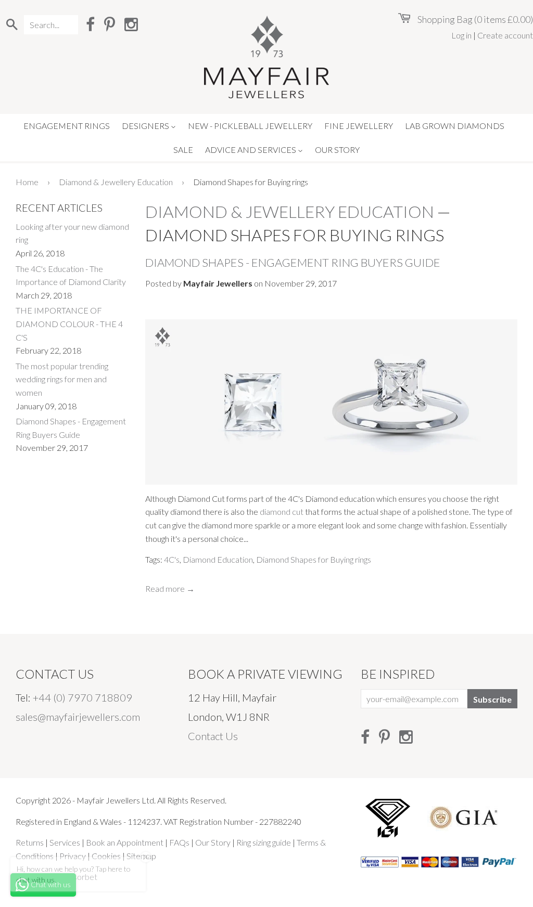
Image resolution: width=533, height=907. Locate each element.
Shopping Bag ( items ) (474, 19)
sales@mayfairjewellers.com (78, 716)
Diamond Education (218, 559)
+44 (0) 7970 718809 (82, 697)
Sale (183, 149)
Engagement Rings (66, 126)
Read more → (170, 588)
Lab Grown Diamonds (454, 126)
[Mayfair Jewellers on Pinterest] (109, 24)
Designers (146, 126)
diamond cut (281, 511)
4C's (172, 559)
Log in (461, 35)
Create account (505, 35)
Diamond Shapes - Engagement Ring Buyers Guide (292, 262)
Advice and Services (251, 149)
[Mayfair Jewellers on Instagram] (131, 24)
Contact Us (213, 736)
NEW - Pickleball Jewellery (250, 126)
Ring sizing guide (263, 842)
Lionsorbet (77, 877)
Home (27, 182)
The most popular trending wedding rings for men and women (62, 379)
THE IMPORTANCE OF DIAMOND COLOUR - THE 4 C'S (69, 323)
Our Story (337, 149)
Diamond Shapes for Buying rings (313, 559)
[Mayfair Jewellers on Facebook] (90, 24)
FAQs (179, 842)
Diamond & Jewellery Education (116, 182)
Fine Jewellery (358, 126)
